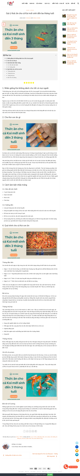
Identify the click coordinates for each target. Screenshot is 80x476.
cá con (31, 437)
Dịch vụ (47, 3)
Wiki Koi (32, 3)
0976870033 (74, 467)
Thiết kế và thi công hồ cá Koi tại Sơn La (72, 49)
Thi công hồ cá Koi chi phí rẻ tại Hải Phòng (72, 43)
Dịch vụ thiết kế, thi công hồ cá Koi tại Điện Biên (72, 62)
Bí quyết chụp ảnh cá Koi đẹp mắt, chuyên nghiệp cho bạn (72, 17)
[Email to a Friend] (30, 431)
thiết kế (38, 438)
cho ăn (46, 437)
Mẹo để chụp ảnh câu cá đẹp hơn (71, 23)
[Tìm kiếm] (78, 3)
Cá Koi (35, 437)
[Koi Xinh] (10, 3)
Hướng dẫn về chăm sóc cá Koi (13, 455)
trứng (41, 438)
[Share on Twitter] (27, 431)
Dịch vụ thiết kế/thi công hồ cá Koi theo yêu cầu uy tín (72, 29)
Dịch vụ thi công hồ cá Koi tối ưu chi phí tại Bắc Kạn (72, 56)
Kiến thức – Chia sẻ (58, 3)
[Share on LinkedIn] (35, 431)
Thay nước (33, 438)
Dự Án (67, 3)
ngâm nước (28, 438)
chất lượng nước (40, 437)
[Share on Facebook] (24, 431)
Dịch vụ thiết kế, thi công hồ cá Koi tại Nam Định (72, 36)
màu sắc (24, 438)
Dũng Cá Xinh (36, 18)
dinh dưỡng (53, 437)
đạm (49, 437)
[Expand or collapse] (56, 55)
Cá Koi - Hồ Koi (30, 10)
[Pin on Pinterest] (33, 431)
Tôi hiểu (50, 474)
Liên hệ (73, 3)
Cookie (35, 474)
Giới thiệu (25, 3)
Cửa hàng (39, 3)
